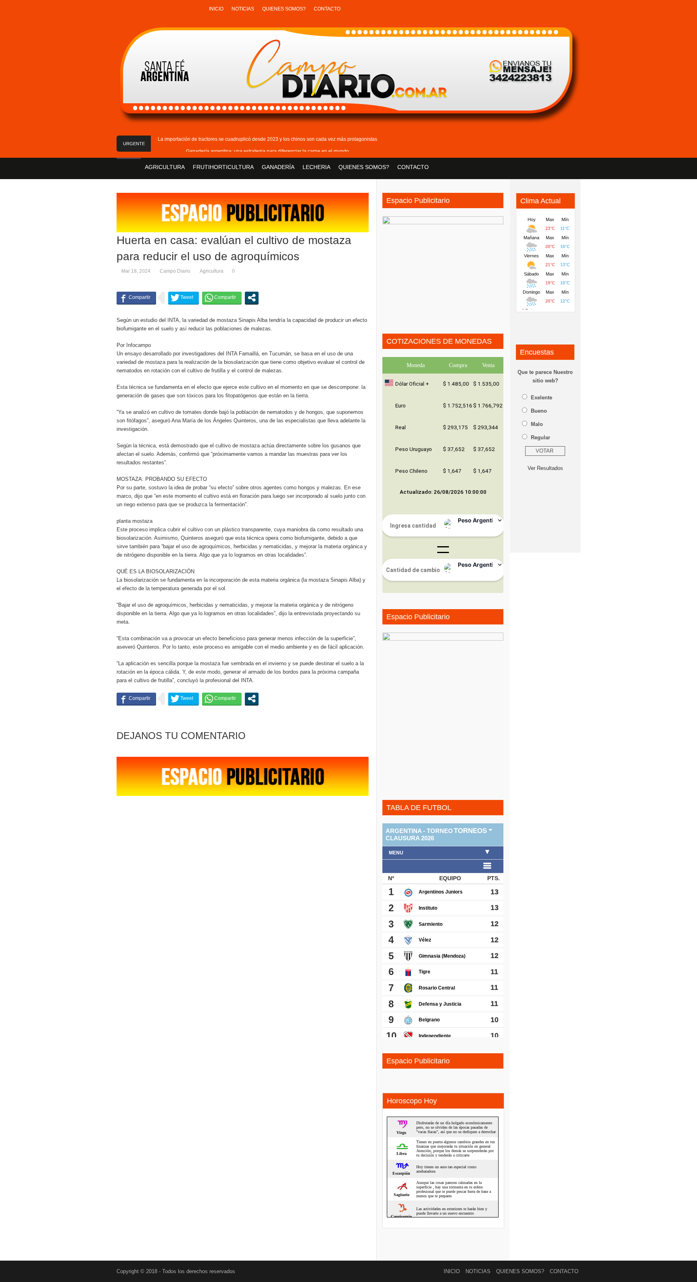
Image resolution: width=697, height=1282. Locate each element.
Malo (537, 424)
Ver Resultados (545, 468)
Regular (540, 437)
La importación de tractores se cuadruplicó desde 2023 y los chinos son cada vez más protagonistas (267, 139)
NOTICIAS (243, 9)
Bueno (539, 411)
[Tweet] (183, 298)
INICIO (216, 9)
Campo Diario (175, 271)
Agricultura (211, 271)
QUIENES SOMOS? (284, 9)
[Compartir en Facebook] (136, 298)
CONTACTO (327, 9)
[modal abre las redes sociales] (252, 298)
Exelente (541, 398)
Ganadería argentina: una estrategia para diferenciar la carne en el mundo (267, 151)
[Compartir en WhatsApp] (222, 298)
